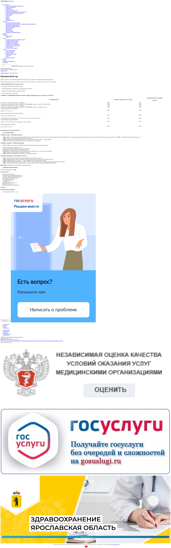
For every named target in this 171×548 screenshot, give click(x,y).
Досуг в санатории (10, 51)
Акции (7, 16)
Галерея (5, 58)
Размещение (6, 327)
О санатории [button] (6, 4)
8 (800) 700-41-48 (15, 66)
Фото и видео (6, 331)
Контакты (5, 62)
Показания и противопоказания (13, 32)
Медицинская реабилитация (12, 25)
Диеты (7, 37)
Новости (8, 18)
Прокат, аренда (9, 46)
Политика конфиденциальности (114, 544)
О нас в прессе (9, 14)
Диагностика (9, 28)
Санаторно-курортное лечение (13, 22)
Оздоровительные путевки (12, 40)
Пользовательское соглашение (14, 340)
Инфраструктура (9, 9)
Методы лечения (9, 31)
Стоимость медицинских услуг (13, 45)
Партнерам (8, 15)
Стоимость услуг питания (12, 43)
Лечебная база (9, 30)
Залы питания (9, 36)
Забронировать (4, 70)
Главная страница (5, 73)
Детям (7, 56)
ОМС (4, 60)
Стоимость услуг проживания (13, 44)
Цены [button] (4, 38)
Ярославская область (10, 50)
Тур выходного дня (10, 57)
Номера (5, 33)
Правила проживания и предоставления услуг (16, 12)
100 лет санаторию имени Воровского (14, 6)
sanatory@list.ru (4, 340)
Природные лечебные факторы (13, 26)
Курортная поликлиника (8, 61)
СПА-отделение (9, 52)
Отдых (4, 326)
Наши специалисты (10, 27)
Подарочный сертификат (11, 48)
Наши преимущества (10, 7)
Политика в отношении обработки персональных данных (50, 340)
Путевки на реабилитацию (12, 42)
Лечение (5, 325)
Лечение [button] (5, 21)
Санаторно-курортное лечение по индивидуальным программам (20, 24)
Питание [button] (5, 34)
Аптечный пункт (10, 20)
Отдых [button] (4, 49)
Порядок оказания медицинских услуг (14, 13)
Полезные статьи (7, 333)
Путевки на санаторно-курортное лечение (15, 39)
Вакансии (8, 19)
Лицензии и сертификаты (12, 10)
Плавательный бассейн (11, 54)
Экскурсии (8, 55)
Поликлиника (6, 330)
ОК (86, 546)
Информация (6, 335)
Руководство (9, 8)
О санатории (6, 324)
